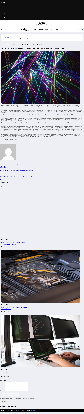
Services (41, 29)
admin (24, 44)
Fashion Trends (5, 44)
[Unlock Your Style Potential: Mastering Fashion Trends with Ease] (40, 302)
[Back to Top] (0, 413)
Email (1, 395)
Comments (2, 390)
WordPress (16, 410)
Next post (2, 174)
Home (35, 29)
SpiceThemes (33, 410)
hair (20, 44)
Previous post (3, 167)
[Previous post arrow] (0, 172)
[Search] (78, 29)
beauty (13, 44)
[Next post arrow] (0, 179)
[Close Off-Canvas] (18, 29)
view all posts (3, 166)
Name (1, 393)
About (51, 29)
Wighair (42, 23)
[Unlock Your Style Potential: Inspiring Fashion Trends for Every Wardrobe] (40, 237)
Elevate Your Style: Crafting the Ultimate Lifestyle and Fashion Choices (17, 176)
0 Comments (40, 44)
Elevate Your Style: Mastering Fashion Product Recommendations (16, 170)
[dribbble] (4, 13)
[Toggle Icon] (1, 30)
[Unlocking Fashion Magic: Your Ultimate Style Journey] (40, 367)
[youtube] (4, 17)
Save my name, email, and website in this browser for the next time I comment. (18, 398)
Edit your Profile (18, 164)
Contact (57, 29)
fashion (17, 44)
